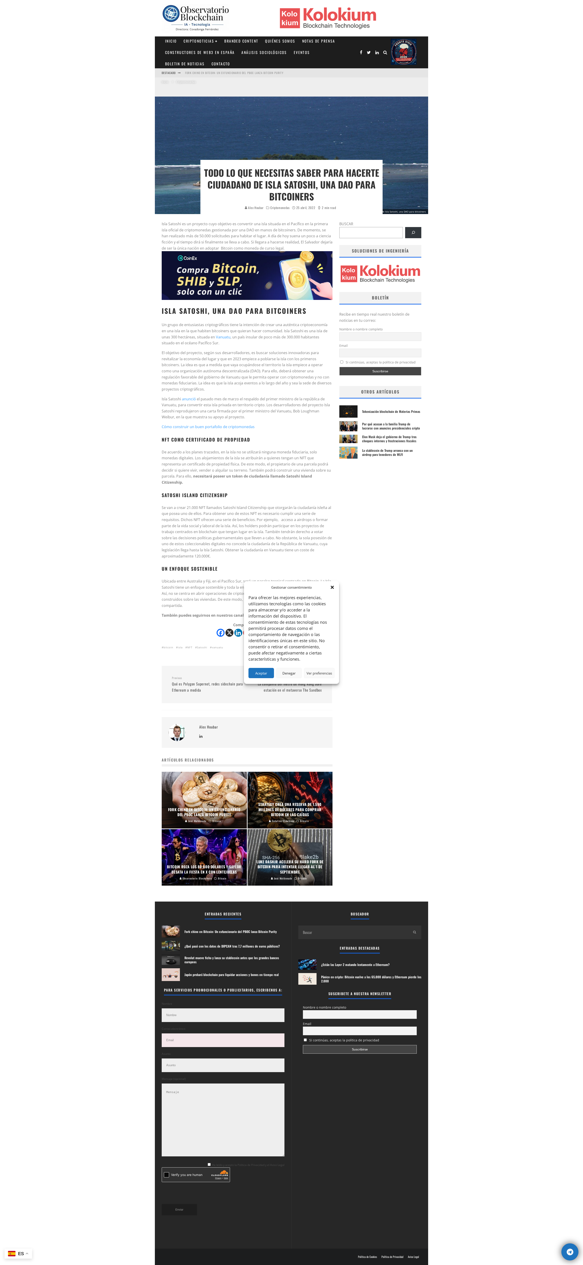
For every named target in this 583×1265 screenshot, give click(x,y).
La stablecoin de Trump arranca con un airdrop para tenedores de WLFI (387, 452)
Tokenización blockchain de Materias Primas (391, 411)
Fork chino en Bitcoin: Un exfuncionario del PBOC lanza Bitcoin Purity (230, 931)
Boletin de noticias (185, 63)
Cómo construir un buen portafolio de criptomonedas (208, 426)
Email (343, 345)
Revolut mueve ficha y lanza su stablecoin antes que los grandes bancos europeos (231, 959)
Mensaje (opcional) (174, 1079)
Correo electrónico (173, 1029)
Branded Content (241, 41)
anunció (189, 398)
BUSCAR (346, 223)
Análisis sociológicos (264, 52)
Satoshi (202, 647)
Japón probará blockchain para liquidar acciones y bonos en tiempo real (231, 974)
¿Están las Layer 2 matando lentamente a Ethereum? (355, 964)
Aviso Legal (413, 1256)
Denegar (289, 673)
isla (180, 647)
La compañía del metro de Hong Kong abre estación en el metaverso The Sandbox (290, 684)
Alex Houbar (255, 207)
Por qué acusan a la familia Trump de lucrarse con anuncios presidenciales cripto (391, 426)
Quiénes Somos (280, 41)
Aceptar (261, 673)
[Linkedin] (238, 633)
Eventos (302, 52)
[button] (332, 587)
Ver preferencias (319, 673)
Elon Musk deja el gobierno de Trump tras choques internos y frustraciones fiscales (389, 438)
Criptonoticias (199, 41)
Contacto (221, 63)
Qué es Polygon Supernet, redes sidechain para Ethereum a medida (207, 684)
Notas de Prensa (318, 41)
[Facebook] (221, 633)
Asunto (166, 1054)
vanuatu (217, 647)
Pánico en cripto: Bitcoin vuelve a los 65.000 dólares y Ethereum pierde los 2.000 (371, 978)
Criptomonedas (280, 208)
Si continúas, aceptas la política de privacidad (380, 362)
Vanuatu (223, 337)
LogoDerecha (404, 52)
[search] (414, 932)
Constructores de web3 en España (200, 52)
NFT (189, 647)
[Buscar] (413, 232)
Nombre (167, 1004)
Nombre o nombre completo (361, 329)
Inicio (171, 41)
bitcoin (168, 647)
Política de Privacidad (392, 1256)
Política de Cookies (367, 1256)
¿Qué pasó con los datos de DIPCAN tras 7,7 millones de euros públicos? (236, 73)
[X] (229, 633)
